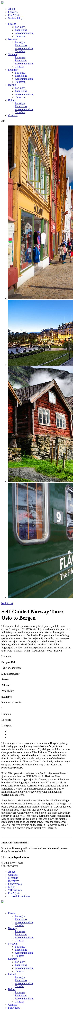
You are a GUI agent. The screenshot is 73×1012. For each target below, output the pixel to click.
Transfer (19, 66)
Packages (20, 26)
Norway (12, 39)
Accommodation (24, 33)
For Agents (14, 15)
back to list (7, 603)
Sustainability (15, 18)
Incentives (13, 880)
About (11, 8)
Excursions (21, 29)
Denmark (13, 69)
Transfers (20, 36)
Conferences (15, 883)
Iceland (12, 84)
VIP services (15, 890)
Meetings (13, 877)
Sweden (12, 54)
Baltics (11, 100)
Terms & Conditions (19, 896)
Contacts (12, 12)
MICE (11, 887)
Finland (12, 23)
